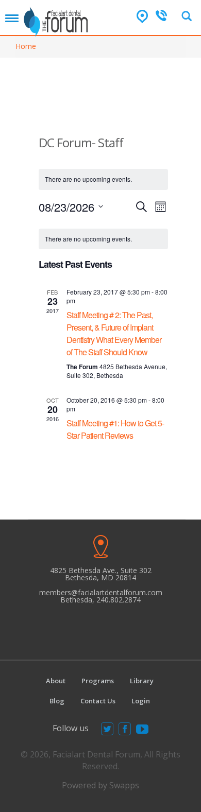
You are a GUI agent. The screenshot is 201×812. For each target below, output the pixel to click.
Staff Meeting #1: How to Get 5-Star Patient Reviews (115, 429)
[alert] (103, 239)
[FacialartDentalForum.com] (57, 18)
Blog (56, 700)
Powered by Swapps (100, 785)
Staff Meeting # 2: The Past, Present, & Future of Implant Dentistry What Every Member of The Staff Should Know (113, 333)
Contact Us (97, 700)
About (55, 680)
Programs (97, 680)
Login (140, 700)
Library (142, 680)
